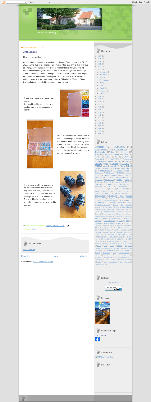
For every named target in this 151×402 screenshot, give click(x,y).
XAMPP (107, 259)
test (106, 164)
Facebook (98, 186)
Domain (97, 214)
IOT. (125, 223)
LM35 (102, 234)
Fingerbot (98, 221)
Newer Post (26, 256)
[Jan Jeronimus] (97, 341)
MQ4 (96, 239)
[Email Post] (67, 226)
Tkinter (121, 200)
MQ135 (121, 236)
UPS (127, 200)
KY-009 (120, 225)
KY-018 (118, 227)
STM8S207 (116, 248)
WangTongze (108, 257)
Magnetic (113, 166)
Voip (116, 255)
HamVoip (98, 223)
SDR (98, 248)
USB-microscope (124, 253)
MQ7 (112, 239)
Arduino (99, 146)
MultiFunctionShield (113, 241)
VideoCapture (108, 255)
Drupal (119, 214)
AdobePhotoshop (106, 170)
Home (55, 256)
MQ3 (128, 236)
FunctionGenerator (109, 221)
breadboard (125, 168)
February (103, 91)
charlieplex (128, 259)
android (99, 180)
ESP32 (97, 218)
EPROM (127, 216)
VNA (97, 154)
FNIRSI (126, 218)
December (103, 72)
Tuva (114, 253)
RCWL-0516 (101, 198)
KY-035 (106, 232)
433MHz (119, 180)
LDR (96, 234)
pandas (129, 202)
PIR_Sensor (110, 173)
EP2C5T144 (118, 216)
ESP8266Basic (120, 150)
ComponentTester (108, 211)
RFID (118, 159)
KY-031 (130, 230)
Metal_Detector (100, 196)
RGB (130, 166)
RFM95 (119, 246)
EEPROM (118, 184)
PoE (121, 196)
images (127, 262)
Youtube (120, 259)
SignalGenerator (110, 200)
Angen (117, 207)
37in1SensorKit (101, 150)
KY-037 (113, 232)
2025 (100, 59)
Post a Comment (29, 250)
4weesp (115, 205)
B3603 (127, 180)
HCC (110, 186)
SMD (99, 168)
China (127, 175)
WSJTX (97, 257)
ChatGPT (125, 157)
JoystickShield (122, 189)
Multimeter (126, 241)
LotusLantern (113, 236)
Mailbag (33, 229)
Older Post (84, 256)
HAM (96, 177)
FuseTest (119, 170)
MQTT (130, 239)
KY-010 (127, 225)
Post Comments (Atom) (43, 262)
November (103, 75)
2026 (100, 56)
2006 (100, 134)
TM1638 (120, 173)
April (101, 85)
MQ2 (126, 193)
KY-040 (127, 232)
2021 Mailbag (104, 80)
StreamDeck (109, 250)
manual (97, 264)
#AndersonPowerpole (103, 205)
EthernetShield (115, 218)
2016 (100, 107)
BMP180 (120, 209)
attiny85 (115, 168)
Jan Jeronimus (113, 282)
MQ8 (118, 239)
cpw (105, 262)
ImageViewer (123, 186)
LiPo (124, 234)
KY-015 (103, 177)
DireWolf (98, 184)
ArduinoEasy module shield (105, 209)
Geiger (121, 221)
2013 (100, 115)
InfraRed (98, 157)
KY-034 (99, 232)
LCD (111, 177)
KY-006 (103, 191)
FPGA (126, 161)
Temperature (127, 159)
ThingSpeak (125, 250)
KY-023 (97, 193)
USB (126, 154)
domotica (129, 173)
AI (96, 170)
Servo (99, 200)
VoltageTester (125, 255)
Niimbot (114, 243)
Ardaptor (111, 161)
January (103, 93)
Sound (106, 168)
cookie (99, 262)
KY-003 (106, 225)
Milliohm (122, 166)
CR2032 (97, 211)
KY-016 (104, 227)
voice (103, 264)
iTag (121, 262)
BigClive (98, 182)
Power (99, 246)
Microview (101, 241)
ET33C (105, 218)
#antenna (101, 161)
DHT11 (107, 157)
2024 (100, 61)
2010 (100, 123)
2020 (100, 96)
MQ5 (102, 239)
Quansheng (120, 177)
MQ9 (123, 239)
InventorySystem (100, 189)
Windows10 (98, 259)
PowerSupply (100, 159)
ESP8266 (119, 146)
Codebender (100, 152)
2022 (100, 67)
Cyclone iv (118, 182)
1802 (99, 175)
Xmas (113, 259)
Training (97, 253)
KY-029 (123, 230)
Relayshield (128, 246)
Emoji (127, 184)
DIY (119, 161)
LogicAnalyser (101, 236)
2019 (100, 99)
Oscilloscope (113, 196)
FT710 (97, 166)
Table (117, 250)
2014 (100, 112)
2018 (100, 101)
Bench (127, 209)
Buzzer (107, 154)
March (102, 88)
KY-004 (113, 225)
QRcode (129, 196)
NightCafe (106, 243)
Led (112, 152)
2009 (100, 126)
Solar (130, 248)
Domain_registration (108, 214)
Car (121, 175)
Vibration (97, 255)
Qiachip (112, 246)
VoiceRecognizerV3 (101, 202)
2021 (100, 69)
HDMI (127, 221)
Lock (130, 234)
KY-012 (119, 191)
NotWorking (99, 173)
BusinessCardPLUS (110, 175)
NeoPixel (98, 243)
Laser (105, 166)
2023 (100, 64)
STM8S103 (106, 248)
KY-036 (107, 193)
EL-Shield (109, 216)
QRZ (105, 246)
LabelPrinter (110, 234)
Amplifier (110, 207)
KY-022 (102, 230)
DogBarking (108, 184)
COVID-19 (125, 164)
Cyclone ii (107, 182)
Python (110, 159)
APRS (103, 207)
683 (122, 205)
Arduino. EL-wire (127, 207)
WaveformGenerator (122, 257)
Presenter (98, 164)
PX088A (129, 243)
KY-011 (97, 227)
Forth (117, 154)
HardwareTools (108, 223)
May (101, 83)
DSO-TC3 (120, 211)
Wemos (113, 202)
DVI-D (127, 211)
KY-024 (109, 230)
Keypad (117, 193)
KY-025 (116, 230)
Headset (118, 223)
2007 (100, 131)
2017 (100, 104)
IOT (116, 157)
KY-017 (111, 227)
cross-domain (113, 262)
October (103, 77)
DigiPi (127, 182)
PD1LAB (121, 243)
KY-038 (120, 232)
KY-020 (125, 227)
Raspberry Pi (113, 198)
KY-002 (99, 225)
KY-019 (126, 191)
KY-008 (111, 191)
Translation (106, 253)
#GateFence (109, 180)
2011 (100, 120)
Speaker (99, 250)
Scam (124, 248)
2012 (100, 118)
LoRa (127, 170)
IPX (131, 223)
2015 (100, 109)
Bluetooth (114, 164)
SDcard (129, 177)
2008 (100, 128)
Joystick (111, 189)
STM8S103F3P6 (126, 198)
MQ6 (107, 239)
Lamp (118, 234)
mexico (121, 202)
